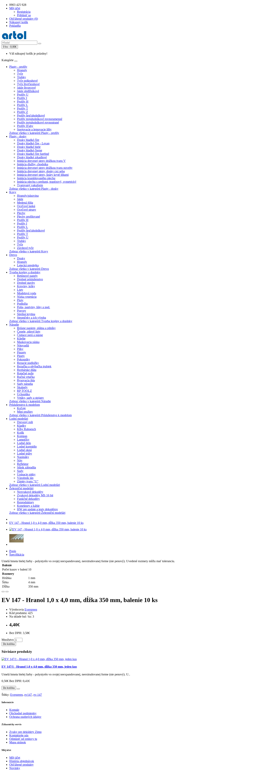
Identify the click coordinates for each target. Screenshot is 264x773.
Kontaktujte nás (18, 735)
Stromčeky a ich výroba (31, 317)
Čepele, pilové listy (28, 331)
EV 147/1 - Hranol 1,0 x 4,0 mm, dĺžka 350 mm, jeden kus (39, 666)
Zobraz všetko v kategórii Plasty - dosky (33, 188)
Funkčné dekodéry (28, 498)
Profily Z (22, 112)
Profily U (22, 94)
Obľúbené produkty (21, 764)
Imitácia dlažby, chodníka (32, 164)
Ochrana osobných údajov (25, 716)
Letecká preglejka (28, 265)
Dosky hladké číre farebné (33, 153)
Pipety (21, 356)
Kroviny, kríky (26, 286)
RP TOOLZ (24, 390)
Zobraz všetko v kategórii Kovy (28, 251)
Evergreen (31, 609)
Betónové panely (27, 275)
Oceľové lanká (26, 206)
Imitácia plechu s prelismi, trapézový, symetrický (46, 181)
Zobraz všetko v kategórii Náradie (30, 401)
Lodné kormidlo (27, 446)
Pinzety (21, 352)
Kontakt (14, 709)
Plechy (21, 213)
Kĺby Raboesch (26, 429)
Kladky (21, 425)
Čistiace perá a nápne (30, 335)
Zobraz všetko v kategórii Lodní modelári (34, 484)
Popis (12, 551)
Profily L (22, 105)
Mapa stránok (17, 742)
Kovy (12, 192)
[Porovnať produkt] (7, 591)
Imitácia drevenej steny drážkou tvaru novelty (44, 167)
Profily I (22, 98)
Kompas (22, 436)
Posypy (21, 310)
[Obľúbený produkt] (3, 591)
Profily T (22, 108)
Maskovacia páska (28, 342)
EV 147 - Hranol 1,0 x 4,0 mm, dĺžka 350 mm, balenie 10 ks (46, 522)
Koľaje (21, 408)
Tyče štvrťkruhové (28, 84)
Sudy (20, 471)
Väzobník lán (25, 478)
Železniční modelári (21, 488)
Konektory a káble (28, 505)
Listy (20, 289)
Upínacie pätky (26, 474)
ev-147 (37, 694)
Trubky (21, 77)
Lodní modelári (18, 418)
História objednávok (21, 761)
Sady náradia (25, 383)
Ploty (20, 300)
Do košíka (8, 644)
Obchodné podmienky (23, 713)
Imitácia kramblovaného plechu (36, 178)
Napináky (23, 457)
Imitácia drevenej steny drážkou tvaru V (41, 160)
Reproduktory (25, 502)
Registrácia (24, 11)
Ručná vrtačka (26, 376)
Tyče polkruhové (27, 80)
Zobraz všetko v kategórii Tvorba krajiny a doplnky (40, 321)
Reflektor (22, 464)
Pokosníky (23, 359)
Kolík (20, 432)
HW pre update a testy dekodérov (37, 509)
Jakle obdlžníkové (28, 91)
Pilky (20, 349)
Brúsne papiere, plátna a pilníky (36, 328)
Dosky (21, 258)
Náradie (14, 324)
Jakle (20, 199)
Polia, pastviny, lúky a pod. (33, 307)
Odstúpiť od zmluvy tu (23, 738)
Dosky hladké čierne (29, 150)
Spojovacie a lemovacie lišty (34, 129)
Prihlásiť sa (24, 15)
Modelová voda (26, 293)
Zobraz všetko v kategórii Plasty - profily (34, 133)
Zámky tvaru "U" (27, 481)
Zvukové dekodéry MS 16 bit (35, 495)
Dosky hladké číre (28, 140)
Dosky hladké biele (29, 146)
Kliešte (21, 338)
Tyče (20, 73)
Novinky (14, 768)
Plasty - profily (18, 66)
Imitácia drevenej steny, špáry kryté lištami (43, 174)
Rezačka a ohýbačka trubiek (34, 366)
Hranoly (22, 70)
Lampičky (23, 439)
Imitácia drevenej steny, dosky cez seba (41, 171)
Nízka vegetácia (27, 296)
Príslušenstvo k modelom (24, 404)
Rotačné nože (25, 373)
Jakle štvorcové (26, 87)
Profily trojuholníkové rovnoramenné (39, 119)
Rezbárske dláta (26, 369)
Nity (19, 460)
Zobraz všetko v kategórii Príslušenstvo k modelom (40, 415)
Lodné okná (24, 450)
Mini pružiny (25, 411)
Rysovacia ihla (26, 380)
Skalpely (22, 387)
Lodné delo (24, 443)
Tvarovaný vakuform (30, 185)
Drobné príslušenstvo (30, 279)
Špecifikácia (16, 554)
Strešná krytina (26, 314)
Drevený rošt (25, 422)
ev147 (28, 694)
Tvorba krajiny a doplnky (24, 272)
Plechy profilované (28, 216)
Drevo (13, 255)
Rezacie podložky (28, 363)
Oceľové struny (26, 209)
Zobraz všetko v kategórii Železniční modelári (37, 512)
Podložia (22, 303)
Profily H (22, 101)
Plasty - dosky (17, 136)
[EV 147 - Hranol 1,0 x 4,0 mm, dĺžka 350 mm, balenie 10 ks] (48, 529)
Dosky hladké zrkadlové (32, 157)
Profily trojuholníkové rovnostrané (38, 122)
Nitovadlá (23, 345)
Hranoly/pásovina (28, 195)
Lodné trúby (24, 453)
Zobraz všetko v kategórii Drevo (29, 268)
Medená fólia (25, 202)
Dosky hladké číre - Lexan (33, 143)
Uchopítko (23, 394)
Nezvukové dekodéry (30, 491)
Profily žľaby (25, 126)
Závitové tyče (25, 248)
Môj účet (14, 757)
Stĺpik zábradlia (26, 467)
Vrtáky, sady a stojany (30, 397)
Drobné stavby (26, 282)
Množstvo (8, 639)
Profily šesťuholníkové (31, 115)
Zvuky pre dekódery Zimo (25, 732)
